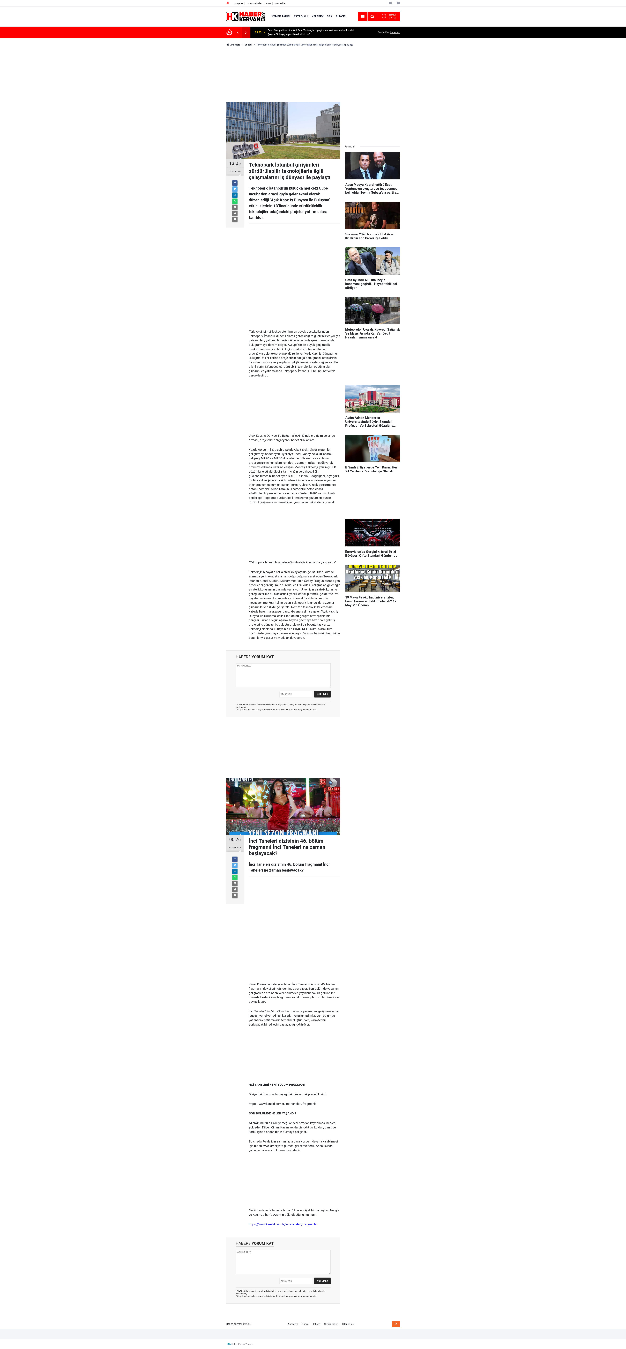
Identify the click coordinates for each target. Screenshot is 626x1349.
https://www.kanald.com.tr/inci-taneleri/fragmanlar (283, 1224)
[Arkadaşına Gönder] (235, 207)
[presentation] (238, 32)
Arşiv (268, 3)
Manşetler (238, 3)
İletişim (316, 1324)
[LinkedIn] (235, 195)
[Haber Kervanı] (245, 16)
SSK (329, 16)
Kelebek (318, 16)
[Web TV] (390, 3)
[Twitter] (235, 189)
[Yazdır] (235, 213)
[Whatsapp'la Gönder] (235, 201)
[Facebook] (235, 183)
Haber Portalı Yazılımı (242, 1344)
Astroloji (300, 16)
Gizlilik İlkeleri (331, 1324)
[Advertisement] (313, 74)
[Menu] (363, 17)
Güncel (340, 16)
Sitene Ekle (280, 3)
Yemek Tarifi (281, 16)
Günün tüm (389, 32)
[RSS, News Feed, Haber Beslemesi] (396, 1324)
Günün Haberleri (254, 3)
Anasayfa (293, 1324)
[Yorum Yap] (235, 219)
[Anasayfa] (228, 3)
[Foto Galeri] (398, 3)
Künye (305, 1324)
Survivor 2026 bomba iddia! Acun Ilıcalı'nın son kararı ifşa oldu (303, 32)
